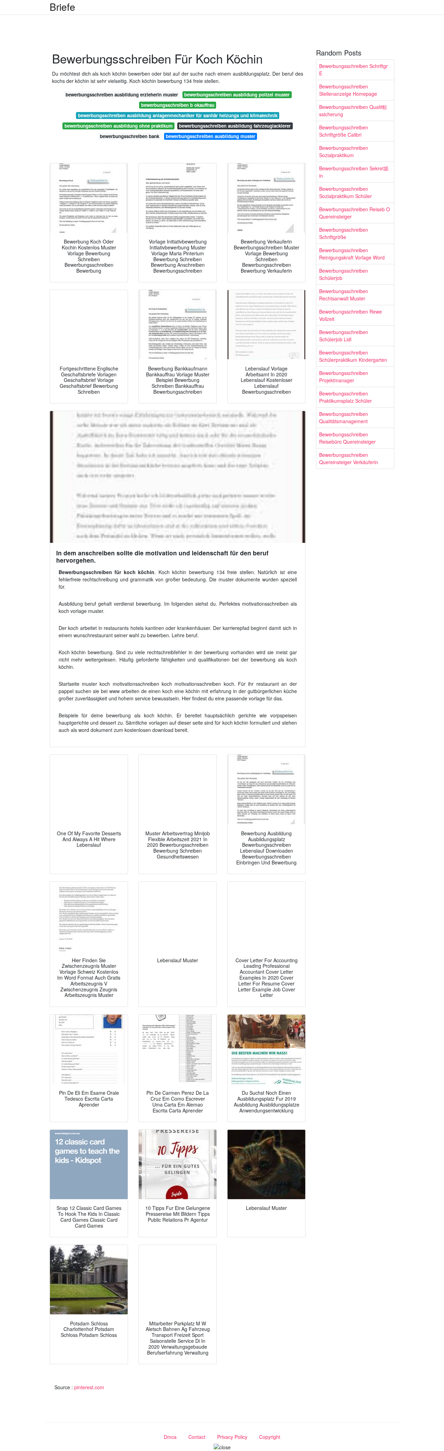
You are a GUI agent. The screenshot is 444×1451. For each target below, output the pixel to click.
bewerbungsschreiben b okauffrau (177, 105)
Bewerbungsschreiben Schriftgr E (353, 69)
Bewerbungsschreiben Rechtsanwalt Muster (343, 295)
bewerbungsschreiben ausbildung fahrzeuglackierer (235, 125)
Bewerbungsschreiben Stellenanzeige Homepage (348, 90)
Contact (196, 1436)
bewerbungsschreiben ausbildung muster (210, 136)
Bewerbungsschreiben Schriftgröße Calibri (343, 131)
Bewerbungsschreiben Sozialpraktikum (343, 151)
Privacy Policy (232, 1436)
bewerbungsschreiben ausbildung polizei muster (237, 94)
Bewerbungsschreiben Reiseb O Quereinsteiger (354, 213)
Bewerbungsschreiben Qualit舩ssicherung (353, 110)
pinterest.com (89, 1387)
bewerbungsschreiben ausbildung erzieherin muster (122, 94)
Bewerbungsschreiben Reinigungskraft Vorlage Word (352, 254)
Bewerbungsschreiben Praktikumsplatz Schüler (345, 397)
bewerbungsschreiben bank (129, 136)
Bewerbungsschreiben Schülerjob (343, 274)
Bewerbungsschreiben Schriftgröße (343, 233)
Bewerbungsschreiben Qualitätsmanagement (343, 417)
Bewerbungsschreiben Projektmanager (343, 376)
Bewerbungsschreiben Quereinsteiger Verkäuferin (348, 458)
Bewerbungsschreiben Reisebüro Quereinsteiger (347, 438)
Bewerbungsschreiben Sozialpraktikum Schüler (345, 192)
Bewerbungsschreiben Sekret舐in (353, 172)
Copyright (269, 1436)
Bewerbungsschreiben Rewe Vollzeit (350, 315)
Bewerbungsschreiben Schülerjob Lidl (343, 335)
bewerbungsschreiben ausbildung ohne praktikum (119, 125)
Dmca (170, 1436)
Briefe (62, 6)
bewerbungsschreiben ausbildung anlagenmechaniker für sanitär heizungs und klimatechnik (178, 115)
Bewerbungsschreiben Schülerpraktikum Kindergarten (353, 356)
